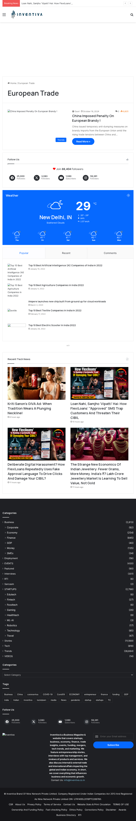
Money (11, 548)
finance (104, 694)
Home (13, 83)
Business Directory (66, 815)
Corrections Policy (94, 809)
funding (115, 694)
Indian (16, 700)
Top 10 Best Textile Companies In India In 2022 (54, 310)
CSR (11, 804)
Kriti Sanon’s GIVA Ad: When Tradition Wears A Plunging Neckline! (30, 408)
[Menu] (4, 15)
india (6, 700)
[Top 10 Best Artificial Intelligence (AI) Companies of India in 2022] (17, 272)
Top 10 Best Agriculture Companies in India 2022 (56, 285)
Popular (24, 253)
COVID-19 (47, 694)
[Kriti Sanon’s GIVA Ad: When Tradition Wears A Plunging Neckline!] (37, 383)
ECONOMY (74, 694)
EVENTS (8, 563)
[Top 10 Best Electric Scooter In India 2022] (17, 330)
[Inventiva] (26, 14)
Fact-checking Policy (56, 809)
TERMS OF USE (121, 804)
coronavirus (32, 694)
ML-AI (10, 620)
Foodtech (12, 604)
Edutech (11, 594)
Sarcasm (9, 584)
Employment (11, 558)
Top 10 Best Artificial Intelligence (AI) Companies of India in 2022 (65, 265)
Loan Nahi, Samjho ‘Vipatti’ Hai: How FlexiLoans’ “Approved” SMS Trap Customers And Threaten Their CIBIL (77, 3)
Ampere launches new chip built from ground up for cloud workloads (67, 301)
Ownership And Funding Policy (27, 809)
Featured (9, 568)
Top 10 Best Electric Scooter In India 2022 (52, 325)
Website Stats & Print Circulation (94, 804)
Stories (8, 640)
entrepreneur (90, 694)
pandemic (75, 700)
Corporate (12, 527)
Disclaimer (111, 809)
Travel (10, 635)
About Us (20, 804)
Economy (12, 532)
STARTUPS (10, 589)
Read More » (83, 141)
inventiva (28, 700)
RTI (6, 579)
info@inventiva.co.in (74, 780)
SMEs (10, 553)
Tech (7, 646)
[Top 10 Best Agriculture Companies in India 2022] (17, 291)
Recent (66, 253)
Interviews (10, 573)
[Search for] (132, 15)
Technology (13, 630)
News (63, 700)
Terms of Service (52, 804)
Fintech (11, 599)
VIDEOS (8, 656)
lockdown (41, 700)
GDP (9, 542)
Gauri (77, 111)
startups (99, 700)
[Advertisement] (68, 50)
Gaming (11, 609)
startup (88, 700)
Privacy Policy (34, 804)
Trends (8, 651)
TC (109, 700)
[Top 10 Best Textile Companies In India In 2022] (17, 315)
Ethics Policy (75, 809)
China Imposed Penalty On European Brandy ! (93, 118)
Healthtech (13, 615)
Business (9, 522)
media (53, 700)
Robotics (12, 625)
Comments (110, 253)
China (20, 694)
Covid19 (61, 694)
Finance (11, 537)
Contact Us (69, 804)
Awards (122, 809)
